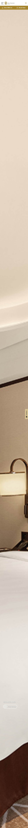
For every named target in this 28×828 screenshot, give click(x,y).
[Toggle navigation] (3, 3)
